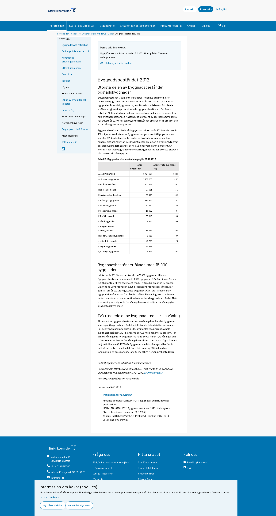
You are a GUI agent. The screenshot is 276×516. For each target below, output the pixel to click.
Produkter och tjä (171, 25)
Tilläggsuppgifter (71, 141)
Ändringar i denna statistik (76, 51)
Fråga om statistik (102, 467)
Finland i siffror (146, 473)
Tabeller (66, 80)
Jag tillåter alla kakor (53, 505)
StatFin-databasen (148, 462)
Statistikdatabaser (148, 467)
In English (221, 9)
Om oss (206, 25)
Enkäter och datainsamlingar (137, 25)
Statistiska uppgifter (81, 25)
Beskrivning (68, 109)
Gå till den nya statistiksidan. (116, 63)
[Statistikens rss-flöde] (76, 150)
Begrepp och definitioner (75, 129)
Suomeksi (190, 9)
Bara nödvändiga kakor (79, 505)
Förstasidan (57, 25)
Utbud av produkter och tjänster (74, 101)
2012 (110, 33)
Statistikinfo (107, 25)
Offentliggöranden (71, 67)
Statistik (75, 33)
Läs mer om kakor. (50, 497)
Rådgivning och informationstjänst (111, 462)
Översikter (67, 74)
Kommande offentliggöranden (71, 59)
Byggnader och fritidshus (94, 33)
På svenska (206, 9)
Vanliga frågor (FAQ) (103, 473)
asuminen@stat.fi (153, 372)
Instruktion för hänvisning (117, 394)
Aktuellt (191, 25)
